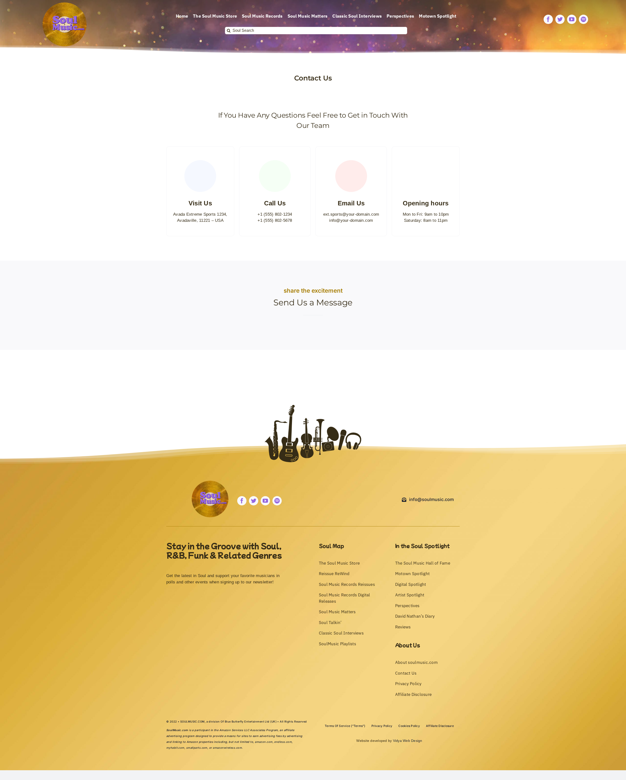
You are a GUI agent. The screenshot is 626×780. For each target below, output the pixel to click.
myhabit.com (175, 747)
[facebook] (548, 19)
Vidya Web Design (407, 741)
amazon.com (263, 742)
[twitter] (560, 19)
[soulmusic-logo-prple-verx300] (65, 4)
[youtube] (571, 19)
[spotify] (583, 19)
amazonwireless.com (227, 747)
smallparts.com (196, 747)
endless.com (283, 742)
